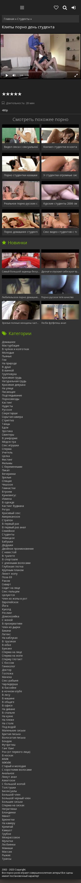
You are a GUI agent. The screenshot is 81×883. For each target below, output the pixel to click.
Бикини (6, 630)
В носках (7, 755)
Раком (6, 580)
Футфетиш (8, 744)
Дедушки (7, 545)
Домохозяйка (10, 616)
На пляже (8, 719)
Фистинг (7, 459)
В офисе (7, 705)
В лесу (6, 695)
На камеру (8, 823)
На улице (7, 388)
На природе (9, 363)
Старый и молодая (14, 766)
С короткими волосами (17, 769)
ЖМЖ (5, 759)
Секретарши (10, 413)
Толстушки (9, 787)
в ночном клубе (12, 691)
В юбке (6, 645)
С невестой (9, 552)
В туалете (8, 556)
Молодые (8, 352)
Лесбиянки (8, 844)
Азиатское (8, 780)
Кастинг (7, 402)
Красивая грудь (12, 377)
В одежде (8, 502)
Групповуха (9, 374)
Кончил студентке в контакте (60, 147)
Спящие (7, 481)
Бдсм (5, 427)
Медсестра (9, 441)
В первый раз (10, 523)
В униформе (10, 438)
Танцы (6, 424)
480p (5, 110)
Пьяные (7, 356)
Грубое (6, 834)
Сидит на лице (11, 588)
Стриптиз (8, 420)
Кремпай (7, 826)
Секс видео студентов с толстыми (60, 232)
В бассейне (9, 687)
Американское (11, 516)
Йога (5, 605)
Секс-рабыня (10, 680)
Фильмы (7, 463)
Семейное (8, 531)
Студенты (8, 534)
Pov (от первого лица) (16, 752)
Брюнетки (8, 819)
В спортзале (10, 559)
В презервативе (12, 623)
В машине (8, 698)
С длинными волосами (16, 563)
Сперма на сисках (13, 805)
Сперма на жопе (12, 655)
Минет (6, 816)
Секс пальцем (10, 591)
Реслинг (7, 613)
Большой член (11, 794)
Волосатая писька (13, 737)
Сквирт (6, 584)
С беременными (12, 466)
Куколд (6, 609)
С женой (7, 620)
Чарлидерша (10, 684)
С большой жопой (13, 784)
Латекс (6, 634)
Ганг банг (8, 748)
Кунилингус (9, 495)
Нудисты (7, 406)
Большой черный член (16, 798)
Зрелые (6, 477)
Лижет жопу (10, 573)
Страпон (7, 520)
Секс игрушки (10, 445)
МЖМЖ (6, 762)
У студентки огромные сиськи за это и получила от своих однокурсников (60, 175)
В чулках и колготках (15, 349)
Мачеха (7, 677)
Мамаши (7, 848)
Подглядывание (12, 395)
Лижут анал (9, 777)
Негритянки (9, 809)
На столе (8, 723)
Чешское (7, 484)
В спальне (8, 712)
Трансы (6, 858)
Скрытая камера (12, 417)
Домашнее (8, 342)
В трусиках (9, 641)
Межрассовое (11, 837)
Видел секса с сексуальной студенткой (21, 147)
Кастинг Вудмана (13, 506)
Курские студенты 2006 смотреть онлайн (60, 203)
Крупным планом (13, 570)
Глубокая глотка (12, 566)
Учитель (7, 452)
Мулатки (7, 841)
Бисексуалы (9, 791)
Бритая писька (11, 734)
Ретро (6, 509)
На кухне (7, 716)
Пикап (6, 470)
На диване (8, 709)
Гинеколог (8, 666)
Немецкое (8, 538)
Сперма (6, 449)
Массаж (7, 851)
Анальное (8, 773)
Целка (6, 456)
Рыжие (6, 855)
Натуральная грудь (14, 381)
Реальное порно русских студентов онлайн (21, 203)
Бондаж (7, 741)
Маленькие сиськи (13, 730)
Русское (7, 409)
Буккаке (7, 648)
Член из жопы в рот (14, 598)
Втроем (7, 491)
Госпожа (7, 673)
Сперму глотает (12, 659)
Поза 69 (7, 577)
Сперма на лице (12, 652)
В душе (6, 367)
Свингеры (8, 434)
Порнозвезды (10, 399)
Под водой (9, 727)
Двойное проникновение (18, 548)
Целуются (8, 595)
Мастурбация (10, 345)
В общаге (8, 702)
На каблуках (10, 638)
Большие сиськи (12, 801)
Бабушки (7, 541)
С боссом (8, 662)
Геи (4, 359)
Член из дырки (11, 627)
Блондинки (9, 812)
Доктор (6, 670)
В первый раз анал (14, 527)
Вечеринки (9, 474)
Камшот (7, 830)
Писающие (8, 392)
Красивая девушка (13, 384)
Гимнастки (8, 488)
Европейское (10, 602)
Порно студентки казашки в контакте (21, 175)
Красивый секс (11, 513)
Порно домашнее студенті (21, 232)
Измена (7, 498)
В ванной (8, 370)
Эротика (7, 431)
